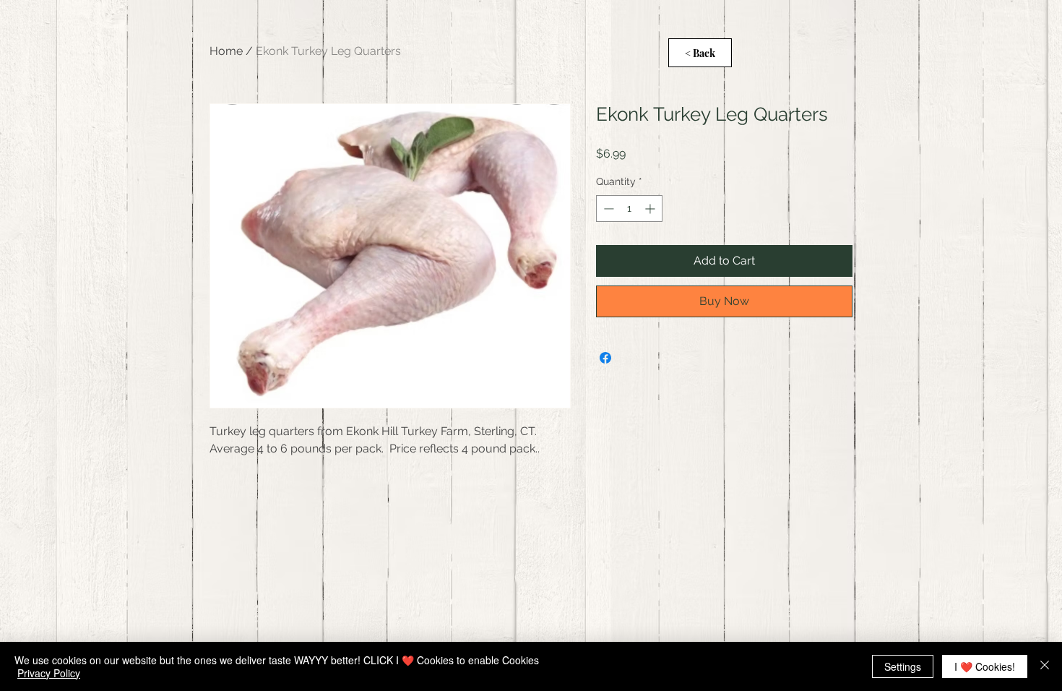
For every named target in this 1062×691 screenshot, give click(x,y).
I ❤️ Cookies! (984, 666)
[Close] (1044, 666)
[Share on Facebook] (605, 357)
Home (226, 51)
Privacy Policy (48, 673)
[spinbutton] (629, 208)
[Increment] (651, 208)
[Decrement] (607, 208)
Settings (902, 666)
